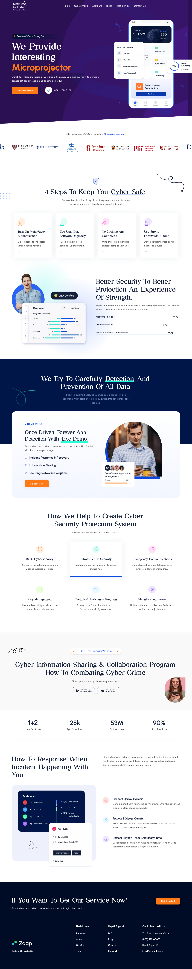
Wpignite (28, 951)
